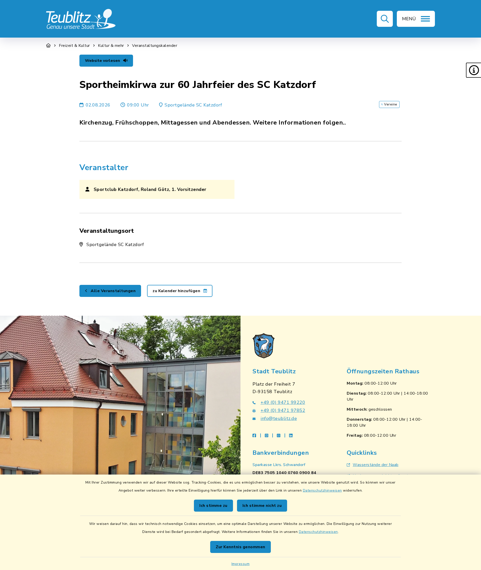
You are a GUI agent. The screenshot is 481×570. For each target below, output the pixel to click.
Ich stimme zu (213, 505)
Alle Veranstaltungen (113, 291)
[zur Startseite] (81, 19)
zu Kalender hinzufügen (177, 291)
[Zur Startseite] (48, 46)
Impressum (240, 563)
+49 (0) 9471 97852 (283, 410)
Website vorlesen (103, 60)
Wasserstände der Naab (376, 465)
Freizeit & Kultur (74, 45)
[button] (473, 70)
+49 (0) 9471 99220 (283, 402)
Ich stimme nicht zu (262, 505)
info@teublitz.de (279, 418)
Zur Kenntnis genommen (240, 547)
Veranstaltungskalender (154, 45)
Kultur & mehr (111, 45)
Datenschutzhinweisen (322, 490)
